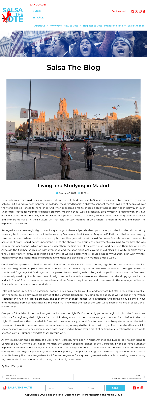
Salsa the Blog (136, 25)
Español (38, 17)
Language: (38, 4)
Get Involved (118, 11)
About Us (39, 25)
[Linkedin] (144, 11)
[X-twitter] (136, 11)
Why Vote (56, 25)
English (38, 11)
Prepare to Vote (113, 25)
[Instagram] (140, 11)
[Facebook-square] (132, 11)
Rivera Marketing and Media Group (101, 394)
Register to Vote (92, 25)
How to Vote (71, 25)
